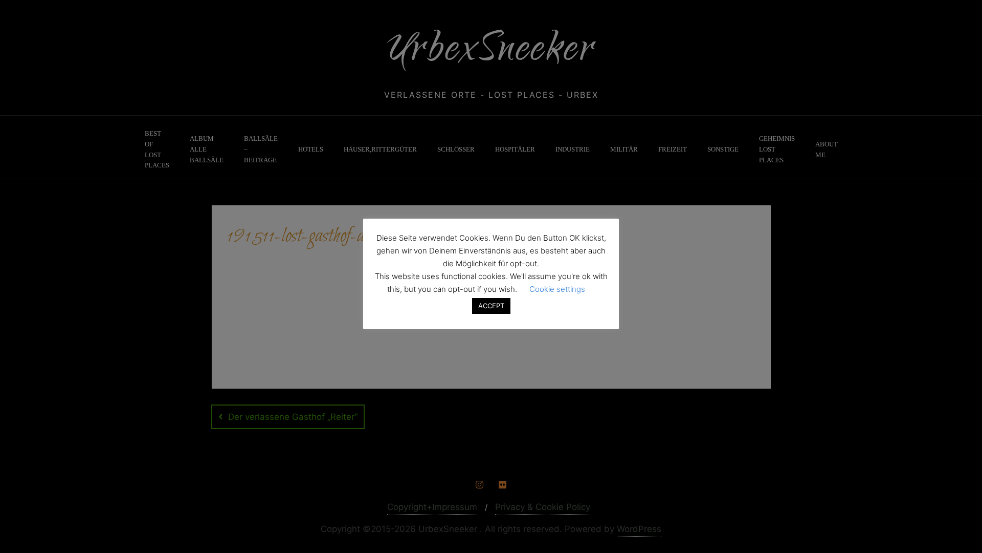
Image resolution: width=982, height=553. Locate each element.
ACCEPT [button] (491, 306)
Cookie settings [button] (557, 289)
